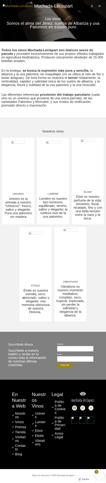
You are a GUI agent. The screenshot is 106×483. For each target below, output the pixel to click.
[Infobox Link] (18, 181)
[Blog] (17, 454)
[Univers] (39, 415)
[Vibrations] (39, 442)
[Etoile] (38, 435)
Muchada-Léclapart (53, 6)
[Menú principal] (99, 6)
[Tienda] (19, 432)
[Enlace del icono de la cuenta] (92, 6)
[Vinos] (18, 422)
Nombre (60, 344)
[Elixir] (37, 430)
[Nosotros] (19, 415)
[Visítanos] (19, 438)
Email (60, 354)
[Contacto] (19, 447)
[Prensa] (19, 427)
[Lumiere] (39, 423)
